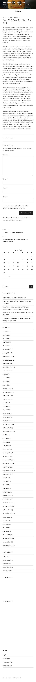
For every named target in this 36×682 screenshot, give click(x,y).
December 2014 (7, 503)
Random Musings (8, 560)
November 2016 (8, 424)
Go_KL (18, 17)
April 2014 (6, 531)
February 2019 (7, 349)
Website (5, 197)
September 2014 (8, 513)
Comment (6, 155)
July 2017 (5, 403)
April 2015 (6, 488)
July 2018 (5, 374)
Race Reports (7, 563)
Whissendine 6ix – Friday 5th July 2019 (14, 298)
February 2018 (7, 388)
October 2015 (7, 467)
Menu (19, 11)
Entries (6, 658)
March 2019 (6, 346)
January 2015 (7, 499)
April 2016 (6, 445)
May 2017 (6, 410)
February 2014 (7, 538)
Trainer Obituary (7, 571)
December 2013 (7, 545)
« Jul (9, 276)
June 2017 (6, 406)
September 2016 (8, 431)
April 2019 (6, 342)
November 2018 (8, 360)
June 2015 (6, 481)
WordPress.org (7, 665)
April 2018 (6, 385)
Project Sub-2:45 (14, 2)
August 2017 (6, 399)
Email (5, 188)
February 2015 (7, 495)
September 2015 (8, 470)
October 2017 (7, 396)
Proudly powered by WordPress (12, 678)
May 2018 (6, 381)
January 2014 (7, 542)
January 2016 (7, 456)
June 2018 (6, 378)
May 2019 (6, 338)
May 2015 (6, 485)
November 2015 (8, 463)
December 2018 (7, 356)
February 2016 (7, 453)
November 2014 (8, 506)
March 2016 (6, 449)
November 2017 (7, 392)
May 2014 (6, 528)
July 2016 (5, 435)
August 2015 (7, 474)
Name (5, 179)
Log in (4, 655)
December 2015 (7, 460)
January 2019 (7, 353)
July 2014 (5, 520)
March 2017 (6, 413)
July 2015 (5, 478)
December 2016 (7, 421)
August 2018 (7, 371)
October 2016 (7, 428)
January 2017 (6, 417)
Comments (7, 662)
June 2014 (6, 524)
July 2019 (5, 331)
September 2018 (8, 367)
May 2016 (6, 442)
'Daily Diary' (9, 138)
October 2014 (7, 510)
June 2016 (6, 438)
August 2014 (7, 517)
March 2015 (6, 492)
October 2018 (7, 363)
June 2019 (6, 335)
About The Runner (8, 567)
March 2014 (6, 535)
